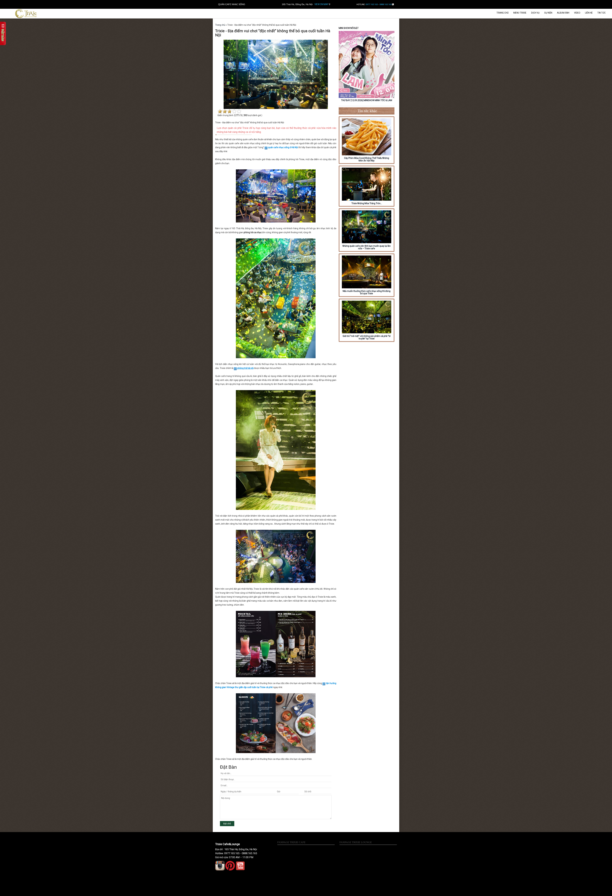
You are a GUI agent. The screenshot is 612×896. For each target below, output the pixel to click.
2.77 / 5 (238, 115)
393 (245, 115)
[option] (367, 67)
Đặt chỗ (227, 823)
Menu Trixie (519, 12)
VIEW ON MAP (321, 4)
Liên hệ (589, 12)
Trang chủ (502, 12)
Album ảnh (563, 12)
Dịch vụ (535, 12)
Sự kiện (548, 12)
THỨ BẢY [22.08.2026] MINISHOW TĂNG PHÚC (367, 100)
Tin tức (601, 12)
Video (577, 12)
